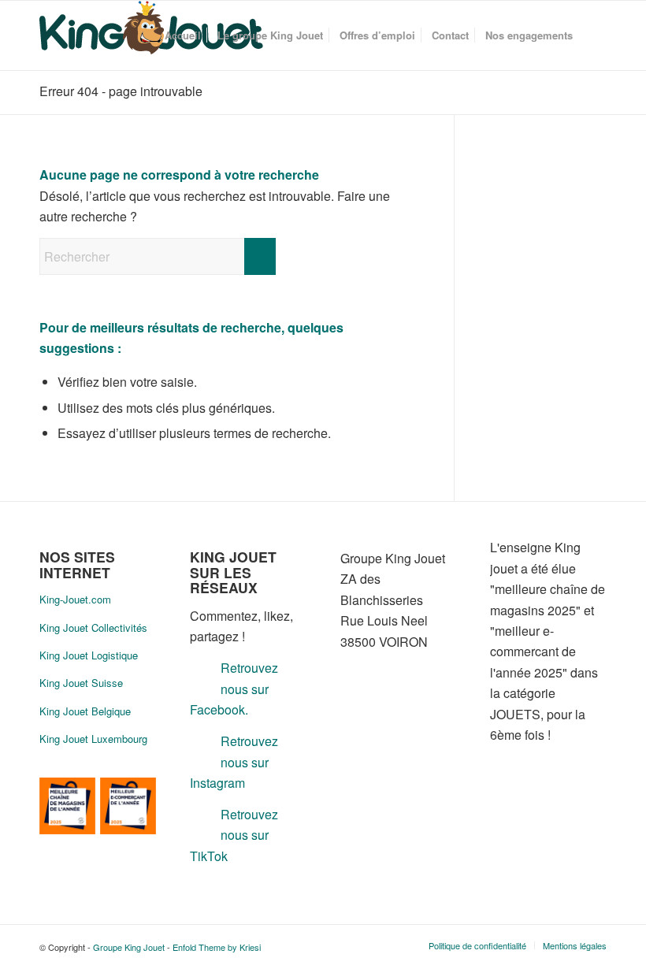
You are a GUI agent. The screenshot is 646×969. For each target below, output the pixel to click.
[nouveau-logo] (151, 35)
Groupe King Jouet (129, 947)
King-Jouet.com (75, 599)
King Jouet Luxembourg (93, 738)
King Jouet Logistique (88, 655)
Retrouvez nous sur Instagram (234, 762)
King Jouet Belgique (85, 711)
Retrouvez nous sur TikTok (234, 835)
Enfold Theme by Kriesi (217, 947)
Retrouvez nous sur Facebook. (234, 688)
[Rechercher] (594, 35)
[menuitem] (183, 35)
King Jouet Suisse (81, 682)
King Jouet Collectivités (93, 627)
